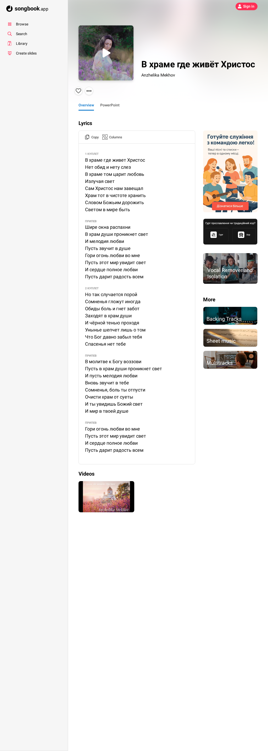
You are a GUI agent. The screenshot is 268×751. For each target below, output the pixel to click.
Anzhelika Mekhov (158, 75)
